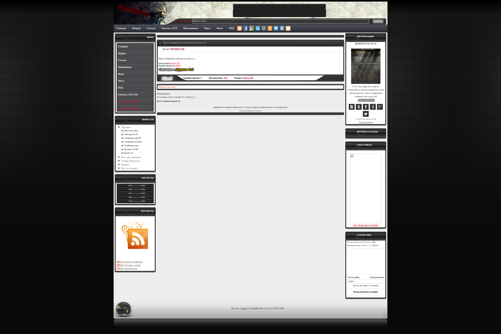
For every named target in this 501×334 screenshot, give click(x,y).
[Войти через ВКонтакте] (351, 106)
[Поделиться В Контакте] (281, 28)
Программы (190, 28)
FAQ (231, 28)
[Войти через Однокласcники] (358, 106)
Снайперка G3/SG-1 (133, 142)
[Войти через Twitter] (365, 113)
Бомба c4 (128, 153)
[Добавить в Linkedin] (257, 28)
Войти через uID (366, 100)
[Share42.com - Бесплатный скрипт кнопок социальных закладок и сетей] (288, 28)
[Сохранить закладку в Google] (251, 28)
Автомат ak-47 (131, 134)
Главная (121, 28)
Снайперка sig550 (132, 138)
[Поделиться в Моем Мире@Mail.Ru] (263, 28)
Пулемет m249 (131, 149)
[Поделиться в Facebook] (245, 28)
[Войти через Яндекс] (372, 106)
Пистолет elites (131, 130)
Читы (219, 28)
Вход (257, 110)
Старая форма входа (365, 119)
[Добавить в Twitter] (275, 28)
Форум (136, 28)
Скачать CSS (169, 28)
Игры (207, 28)
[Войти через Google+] (379, 106)
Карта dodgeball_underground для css (184, 42)
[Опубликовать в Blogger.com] (239, 28)
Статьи (151, 28)
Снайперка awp (131, 145)
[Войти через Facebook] (365, 106)
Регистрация (366, 122)
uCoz (244, 308)
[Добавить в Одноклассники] (269, 28)
